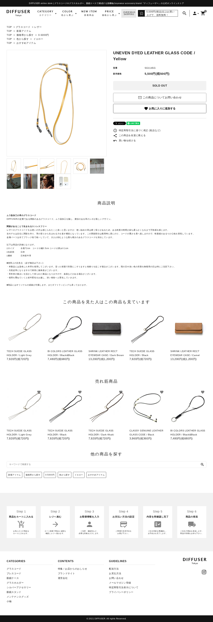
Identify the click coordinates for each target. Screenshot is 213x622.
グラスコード (23, 27)
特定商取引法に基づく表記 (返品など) (137, 130)
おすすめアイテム (26, 43)
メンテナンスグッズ (18, 596)
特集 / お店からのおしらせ (72, 568)
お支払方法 (115, 573)
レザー (38, 27)
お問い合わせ (116, 578)
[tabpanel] (56, 103)
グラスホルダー (15, 582)
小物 (9, 601)
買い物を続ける (124, 140)
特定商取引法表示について (123, 587)
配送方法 (114, 568)
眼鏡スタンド (14, 592)
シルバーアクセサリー (19, 587)
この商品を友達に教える (129, 135)
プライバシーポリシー (121, 592)
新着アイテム (23, 31)
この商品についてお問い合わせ (160, 98)
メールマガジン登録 (120, 582)
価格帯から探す (25, 35)
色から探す (22, 39)
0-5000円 (43, 35)
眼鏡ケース (13, 578)
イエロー (38, 39)
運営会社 (63, 578)
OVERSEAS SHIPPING (129, 13)
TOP (9, 27)
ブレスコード (14, 573)
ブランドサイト (66, 573)
